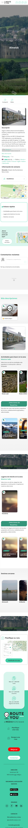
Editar (12, 102)
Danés (9, 161)
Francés (14, 161)
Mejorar (14, 749)
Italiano (24, 161)
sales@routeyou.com (15, 820)
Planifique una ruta (15, 729)
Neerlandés (6, 163)
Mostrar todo (6, 359)
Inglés (18, 161)
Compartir (5, 102)
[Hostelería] (9, 501)
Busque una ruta (15, 738)
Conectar (14, 758)
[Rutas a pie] (9, 382)
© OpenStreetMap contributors (21, 198)
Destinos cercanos (8, 217)
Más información (6, 153)
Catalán (4, 161)
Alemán (23, 159)
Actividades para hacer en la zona (12, 211)
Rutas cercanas (7, 241)
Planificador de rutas (14, 660)
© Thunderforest (13, 198)
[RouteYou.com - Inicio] (7, 2)
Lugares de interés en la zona (11, 214)
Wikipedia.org (8, 149)
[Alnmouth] (9, 590)
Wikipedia (6, 94)
